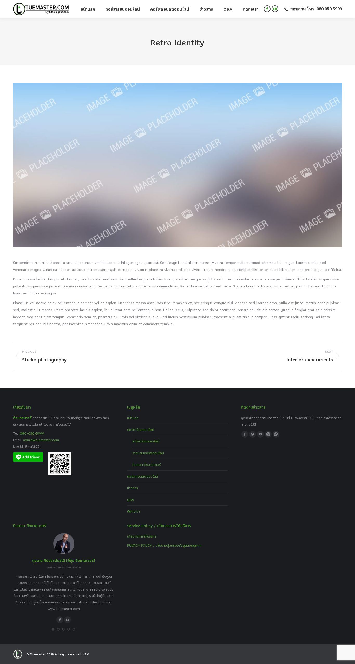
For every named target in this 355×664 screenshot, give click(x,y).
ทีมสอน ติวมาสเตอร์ (146, 464)
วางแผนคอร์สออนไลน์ (148, 453)
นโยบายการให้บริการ (141, 536)
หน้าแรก (133, 418)
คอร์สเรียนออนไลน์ (140, 429)
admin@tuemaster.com (40, 440)
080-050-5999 (32, 433)
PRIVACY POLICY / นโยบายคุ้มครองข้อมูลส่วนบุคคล (164, 545)
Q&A (130, 499)
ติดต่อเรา (133, 511)
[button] (53, 629)
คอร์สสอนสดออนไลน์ (142, 476)
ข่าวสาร (132, 488)
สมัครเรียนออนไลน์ (145, 441)
